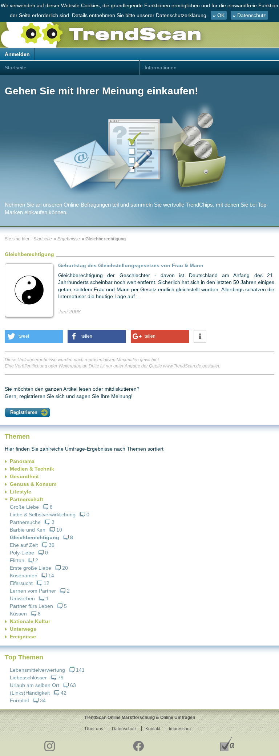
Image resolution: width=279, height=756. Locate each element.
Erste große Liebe (30, 568)
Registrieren (23, 412)
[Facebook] (138, 744)
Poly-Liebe (22, 553)
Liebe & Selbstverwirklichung (43, 514)
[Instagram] (49, 744)
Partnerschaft (26, 499)
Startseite (16, 67)
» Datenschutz (249, 15)
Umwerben (22, 598)
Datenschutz (124, 728)
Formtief (19, 700)
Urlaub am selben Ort (34, 685)
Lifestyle (20, 492)
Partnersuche (25, 522)
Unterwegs (23, 629)
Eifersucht (21, 583)
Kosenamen (23, 575)
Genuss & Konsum (33, 484)
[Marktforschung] (227, 744)
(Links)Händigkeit (30, 693)
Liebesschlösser (28, 677)
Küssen (18, 614)
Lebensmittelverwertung (37, 670)
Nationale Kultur (30, 621)
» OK (219, 15)
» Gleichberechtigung (104, 238)
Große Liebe (24, 507)
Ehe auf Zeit (24, 545)
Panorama (22, 461)
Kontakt (152, 728)
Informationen (161, 67)
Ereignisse (23, 636)
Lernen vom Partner (33, 591)
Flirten (17, 560)
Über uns (94, 728)
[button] (34, 336)
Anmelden (17, 54)
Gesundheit (24, 476)
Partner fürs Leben (31, 606)
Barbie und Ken (27, 530)
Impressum (180, 728)
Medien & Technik (32, 469)
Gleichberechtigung (34, 537)
